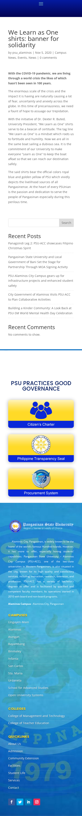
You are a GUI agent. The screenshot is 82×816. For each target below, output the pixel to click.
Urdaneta (14, 680)
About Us (14, 744)
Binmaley (14, 651)
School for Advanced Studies (28, 688)
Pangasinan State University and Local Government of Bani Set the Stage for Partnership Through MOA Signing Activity (38, 262)
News (32, 58)
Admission (15, 751)
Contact (13, 788)
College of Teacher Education (28, 723)
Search (66, 223)
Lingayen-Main (18, 622)
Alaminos (14, 629)
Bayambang (16, 644)
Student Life (16, 773)
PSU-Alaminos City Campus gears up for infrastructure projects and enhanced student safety (40, 281)
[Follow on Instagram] (36, 802)
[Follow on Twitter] (20, 802)
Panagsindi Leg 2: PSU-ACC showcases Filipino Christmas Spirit (40, 245)
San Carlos (15, 666)
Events (22, 58)
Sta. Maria (15, 673)
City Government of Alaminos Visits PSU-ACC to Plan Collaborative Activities (39, 296)
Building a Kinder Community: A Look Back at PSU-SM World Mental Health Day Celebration (40, 310)
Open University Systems (25, 695)
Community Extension (23, 758)
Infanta (13, 659)
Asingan (14, 637)
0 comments (48, 58)
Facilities (14, 766)
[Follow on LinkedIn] (28, 802)
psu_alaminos (22, 53)
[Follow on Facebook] (11, 802)
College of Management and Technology (36, 716)
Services (14, 780)
